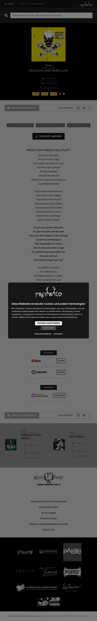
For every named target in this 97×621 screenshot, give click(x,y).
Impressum (58, 333)
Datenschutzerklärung (42, 333)
